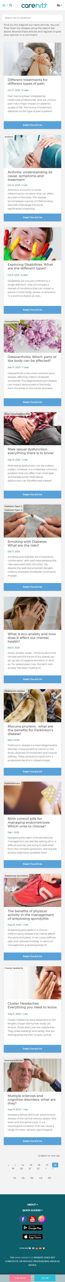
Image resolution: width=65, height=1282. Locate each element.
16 (39, 1165)
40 (40, 1177)
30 (31, 1177)
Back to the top (50, 1155)
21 (30, 1168)
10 (14, 1177)
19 (13, 1168)
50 (49, 1177)
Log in (45, 1278)
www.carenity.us (24, 1257)
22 (38, 1168)
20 (21, 1168)
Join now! (20, 1278)
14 (23, 1165)
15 (31, 1165)
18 (55, 1165)
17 (47, 1165)
